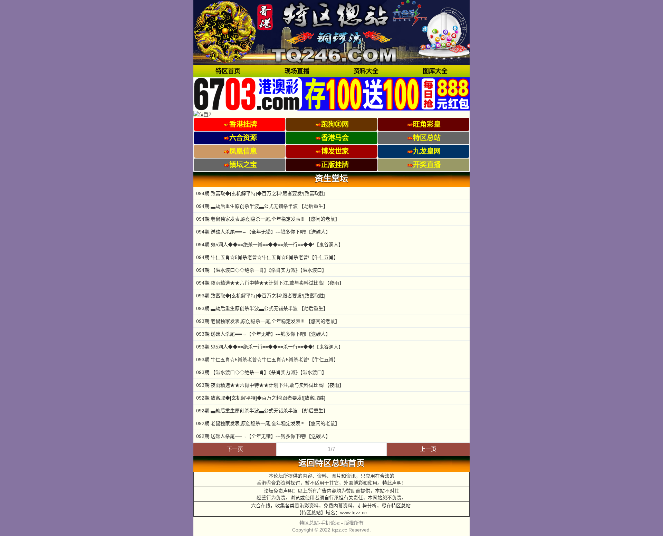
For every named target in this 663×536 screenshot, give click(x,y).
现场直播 (297, 71)
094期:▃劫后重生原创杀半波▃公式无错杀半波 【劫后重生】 (262, 206)
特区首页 (227, 71)
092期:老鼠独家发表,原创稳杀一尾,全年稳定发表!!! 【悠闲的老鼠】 (268, 423)
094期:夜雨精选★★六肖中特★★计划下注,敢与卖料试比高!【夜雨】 (270, 283)
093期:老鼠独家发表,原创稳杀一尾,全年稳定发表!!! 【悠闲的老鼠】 (268, 321)
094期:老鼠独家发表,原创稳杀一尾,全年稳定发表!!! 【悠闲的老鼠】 (268, 219)
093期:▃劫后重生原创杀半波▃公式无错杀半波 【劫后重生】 (262, 308)
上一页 (428, 449)
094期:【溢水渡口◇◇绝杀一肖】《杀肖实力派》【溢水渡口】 (261, 270)
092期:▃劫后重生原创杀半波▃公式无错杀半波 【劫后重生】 (262, 410)
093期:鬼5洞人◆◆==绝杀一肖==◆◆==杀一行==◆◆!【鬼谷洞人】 (269, 347)
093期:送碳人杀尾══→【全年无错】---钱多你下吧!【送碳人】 (263, 334)
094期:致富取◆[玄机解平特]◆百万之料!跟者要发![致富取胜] (260, 193)
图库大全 (435, 71)
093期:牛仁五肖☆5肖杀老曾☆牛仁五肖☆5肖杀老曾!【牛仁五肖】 (267, 359)
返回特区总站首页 (331, 463)
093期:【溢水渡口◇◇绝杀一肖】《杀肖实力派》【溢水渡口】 (261, 372)
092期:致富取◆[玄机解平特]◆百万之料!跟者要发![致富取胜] (260, 398)
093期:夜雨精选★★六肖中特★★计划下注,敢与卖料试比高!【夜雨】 (270, 385)
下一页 (235, 449)
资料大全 (366, 71)
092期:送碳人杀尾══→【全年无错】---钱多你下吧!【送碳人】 (263, 436)
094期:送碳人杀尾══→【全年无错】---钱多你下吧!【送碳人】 (263, 231)
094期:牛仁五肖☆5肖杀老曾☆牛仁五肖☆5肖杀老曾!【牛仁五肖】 (267, 257)
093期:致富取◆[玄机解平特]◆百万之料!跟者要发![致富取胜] (260, 295)
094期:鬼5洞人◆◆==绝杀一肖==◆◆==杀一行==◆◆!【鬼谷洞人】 (269, 244)
